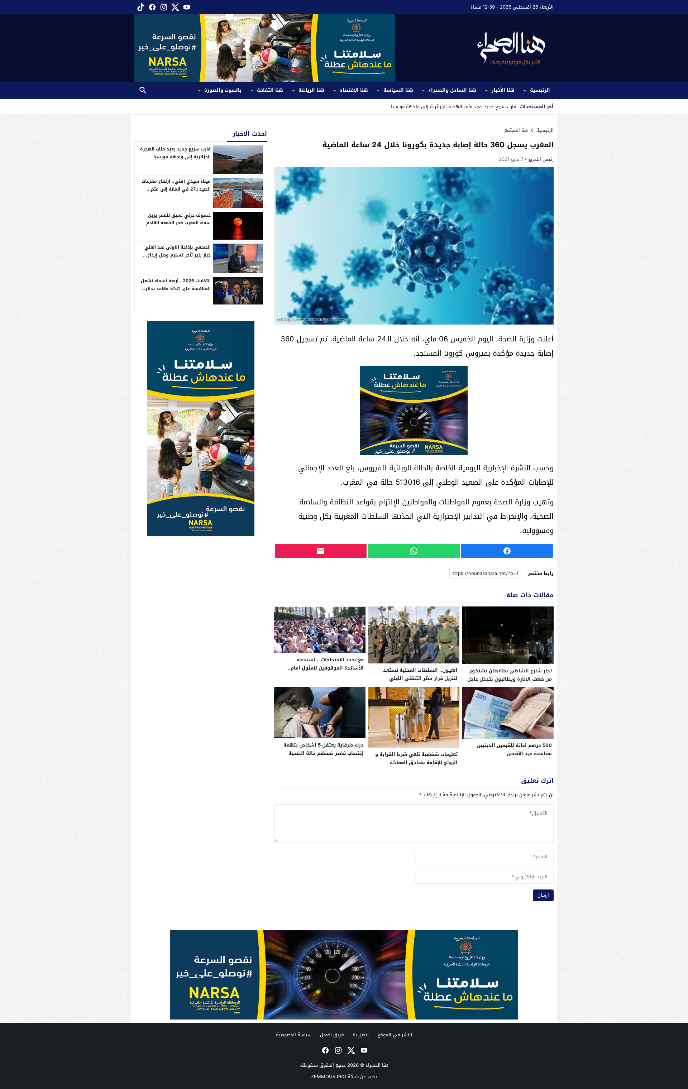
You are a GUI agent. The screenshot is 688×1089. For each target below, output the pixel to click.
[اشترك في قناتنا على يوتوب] (186, 7)
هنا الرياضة (311, 90)
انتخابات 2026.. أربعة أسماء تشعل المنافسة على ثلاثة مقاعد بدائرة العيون (176, 288)
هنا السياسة (398, 90)
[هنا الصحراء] (474, 48)
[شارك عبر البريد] (321, 551)
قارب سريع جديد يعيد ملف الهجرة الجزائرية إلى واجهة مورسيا (175, 153)
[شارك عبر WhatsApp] (414, 551)
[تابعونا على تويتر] (174, 7)
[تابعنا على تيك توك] (140, 7)
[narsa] (200, 428)
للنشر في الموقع (394, 1034)
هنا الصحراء (377, 1065)
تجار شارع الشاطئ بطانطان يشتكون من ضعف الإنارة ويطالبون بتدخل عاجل (509, 674)
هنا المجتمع (516, 130)
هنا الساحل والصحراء (452, 90)
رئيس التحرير (541, 159)
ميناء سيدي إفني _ (497, 106)
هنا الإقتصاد (354, 90)
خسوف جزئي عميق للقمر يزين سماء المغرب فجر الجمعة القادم (178, 219)
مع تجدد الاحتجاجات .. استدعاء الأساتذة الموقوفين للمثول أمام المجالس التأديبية (327, 668)
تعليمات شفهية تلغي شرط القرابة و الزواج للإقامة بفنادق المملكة (416, 758)
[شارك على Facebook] (507, 551)
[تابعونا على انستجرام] (163, 7)
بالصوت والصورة (223, 90)
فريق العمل (332, 1034)
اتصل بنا (361, 1034)
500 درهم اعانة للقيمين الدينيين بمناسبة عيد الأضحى (514, 749)
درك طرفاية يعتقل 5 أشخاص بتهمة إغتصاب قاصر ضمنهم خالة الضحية (323, 749)
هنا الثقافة (270, 90)
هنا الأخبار (503, 90)
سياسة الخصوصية (293, 1034)
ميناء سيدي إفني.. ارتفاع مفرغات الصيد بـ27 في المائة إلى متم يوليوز (176, 189)
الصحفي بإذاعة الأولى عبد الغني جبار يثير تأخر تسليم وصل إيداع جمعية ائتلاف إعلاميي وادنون (177, 255)
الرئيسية (540, 90)
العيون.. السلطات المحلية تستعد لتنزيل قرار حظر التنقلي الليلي (420, 674)
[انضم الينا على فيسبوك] (151, 7)
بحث (143, 90)
